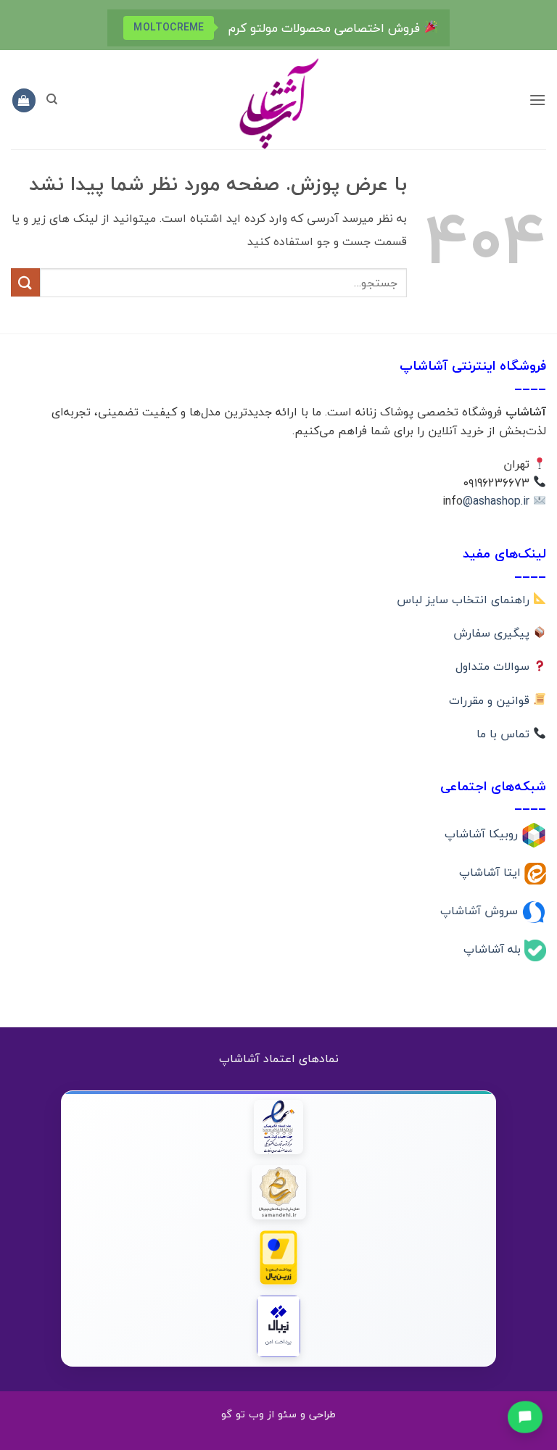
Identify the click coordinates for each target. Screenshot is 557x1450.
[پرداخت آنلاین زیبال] (279, 1326)
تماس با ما (504, 734)
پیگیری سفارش (493, 633)
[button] (537, 99)
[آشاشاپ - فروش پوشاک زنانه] (278, 102)
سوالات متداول (494, 666)
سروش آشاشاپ (480, 910)
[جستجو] (51, 99)
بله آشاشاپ (493, 948)
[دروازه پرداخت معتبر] (279, 1257)
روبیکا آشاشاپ (483, 834)
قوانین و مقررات (491, 700)
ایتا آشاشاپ (491, 872)
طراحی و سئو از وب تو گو (278, 1414)
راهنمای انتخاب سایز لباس (465, 599)
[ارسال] (25, 282)
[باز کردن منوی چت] (525, 1416)
